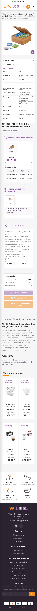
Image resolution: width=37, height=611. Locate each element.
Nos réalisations (18, 553)
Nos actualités (18, 550)
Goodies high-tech (18, 572)
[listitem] (11, 148)
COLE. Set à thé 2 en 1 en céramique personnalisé (10, 408)
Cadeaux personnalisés (18, 578)
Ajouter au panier (18, 292)
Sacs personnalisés (18, 568)
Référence (7, 64)
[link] (16, 526)
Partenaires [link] (19, 542)
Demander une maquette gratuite (17, 304)
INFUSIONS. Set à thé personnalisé (26, 407)
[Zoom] (18, 38)
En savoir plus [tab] (31, 319)
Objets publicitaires (18, 565)
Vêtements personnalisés (18, 562)
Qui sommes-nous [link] (18, 538)
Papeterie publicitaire (18, 575)
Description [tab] (7, 319)
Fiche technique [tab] (18, 319)
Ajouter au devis (18, 298)
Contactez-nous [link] (18, 535)
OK (32, 594)
